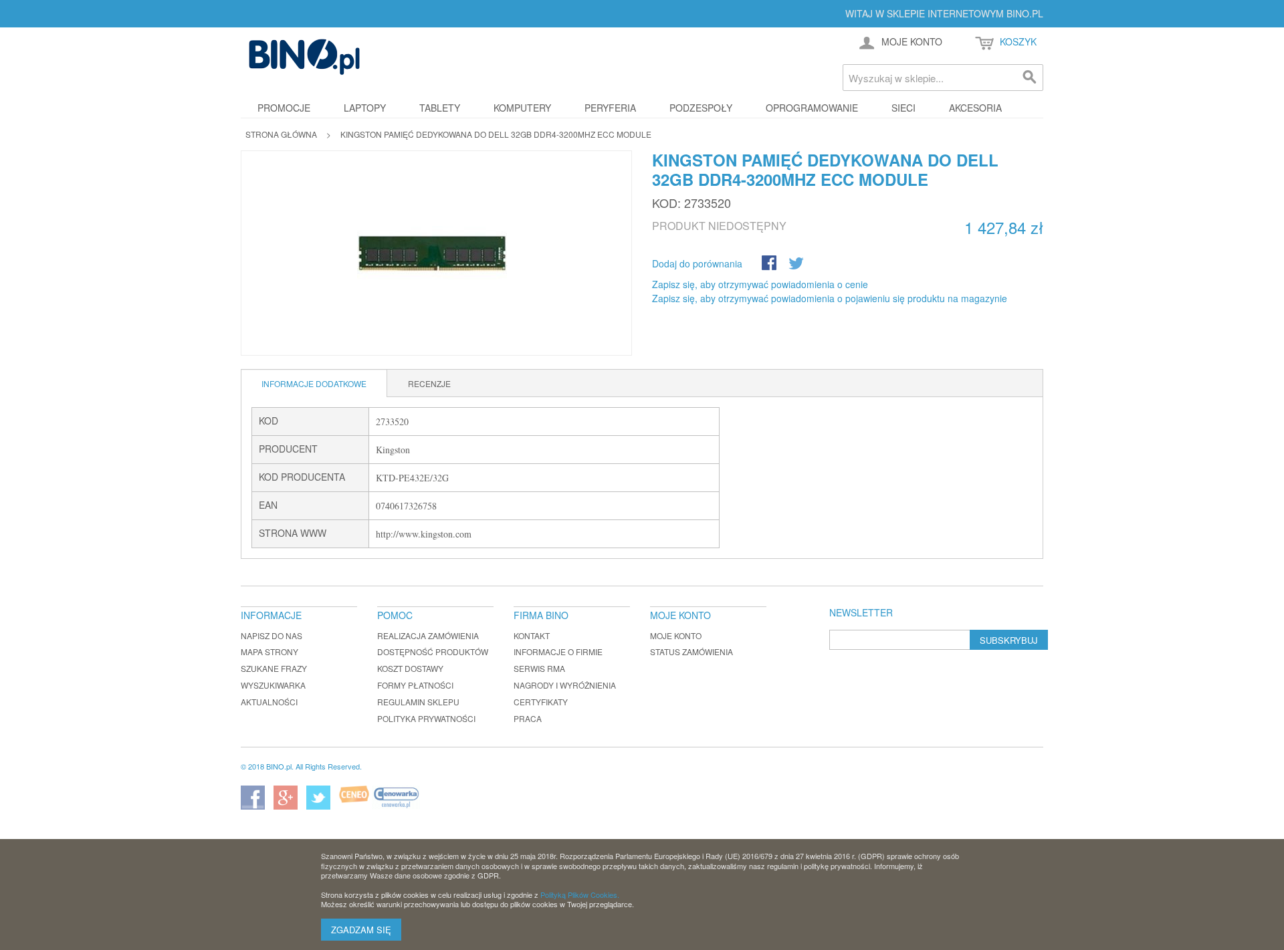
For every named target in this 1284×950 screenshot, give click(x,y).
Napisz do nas (271, 635)
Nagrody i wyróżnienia (565, 685)
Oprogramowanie (812, 107)
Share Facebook (770, 264)
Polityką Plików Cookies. (579, 894)
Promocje (283, 107)
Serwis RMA (539, 668)
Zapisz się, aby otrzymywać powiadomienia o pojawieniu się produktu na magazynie (829, 298)
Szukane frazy (274, 668)
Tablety (439, 107)
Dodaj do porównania (697, 263)
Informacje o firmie (558, 651)
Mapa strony (269, 651)
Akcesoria (975, 107)
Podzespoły (700, 107)
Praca (528, 718)
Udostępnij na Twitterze (797, 264)
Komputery (522, 107)
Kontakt (532, 635)
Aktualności (269, 701)
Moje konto (676, 635)
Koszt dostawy (410, 668)
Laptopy (365, 107)
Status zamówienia (691, 651)
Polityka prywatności (426, 718)
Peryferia (610, 107)
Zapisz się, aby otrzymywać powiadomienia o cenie (760, 284)
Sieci (903, 107)
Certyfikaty (541, 701)
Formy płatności (415, 685)
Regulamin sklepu (418, 701)
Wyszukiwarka (273, 685)
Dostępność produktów (432, 651)
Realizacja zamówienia (428, 635)
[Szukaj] (1029, 77)
